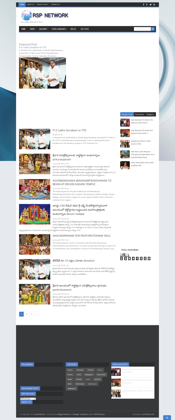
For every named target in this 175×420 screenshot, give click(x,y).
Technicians (80, 384)
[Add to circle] (147, 4)
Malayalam (89, 375)
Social (88, 379)
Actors (70, 370)
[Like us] (143, 4)
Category (150, 114)
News (70, 379)
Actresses (80, 370)
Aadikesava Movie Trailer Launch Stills (137, 390)
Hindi (79, 375)
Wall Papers (92, 384)
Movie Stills (101, 375)
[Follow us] (150, 4)
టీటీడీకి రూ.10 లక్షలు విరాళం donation (74, 260)
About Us (30, 4)
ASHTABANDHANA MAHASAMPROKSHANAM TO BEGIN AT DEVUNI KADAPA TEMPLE (82, 182)
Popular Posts (127, 114)
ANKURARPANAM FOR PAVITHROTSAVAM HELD (81, 235)
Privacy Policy (42, 4)
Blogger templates (80, 414)
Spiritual (56, 164)
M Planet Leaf (149, 414)
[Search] (153, 29)
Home (22, 4)
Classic (100, 370)
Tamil (69, 384)
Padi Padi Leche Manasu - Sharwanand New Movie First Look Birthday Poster (142, 154)
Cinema (90, 370)
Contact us (55, 4)
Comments (139, 114)
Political (79, 379)
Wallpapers (72, 388)
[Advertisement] (68, 110)
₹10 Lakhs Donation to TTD (32, 47)
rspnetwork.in (40, 414)
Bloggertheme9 (63, 414)
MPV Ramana (99, 414)
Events (70, 375)
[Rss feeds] (154, 4)
